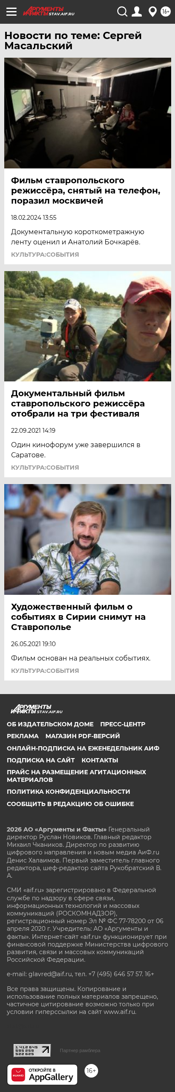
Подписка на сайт (41, 760)
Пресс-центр (122, 724)
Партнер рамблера (80, 1050)
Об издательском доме (50, 724)
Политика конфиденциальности (68, 791)
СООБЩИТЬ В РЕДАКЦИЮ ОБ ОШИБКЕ (70, 804)
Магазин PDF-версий (82, 736)
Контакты (100, 760)
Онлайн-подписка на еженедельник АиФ (83, 748)
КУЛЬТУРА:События (45, 255)
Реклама (23, 736)
